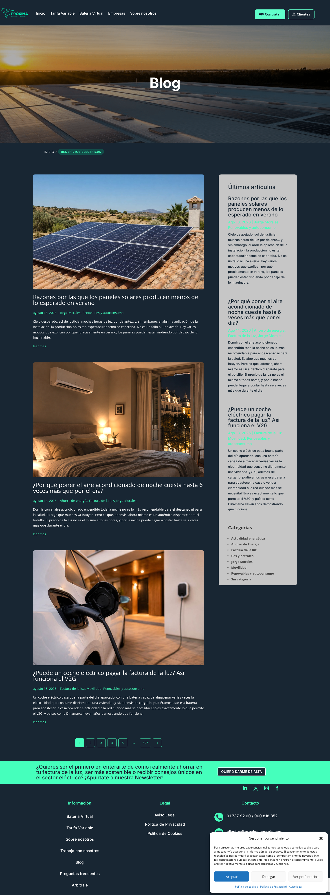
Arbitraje (80, 885)
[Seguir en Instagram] (266, 788)
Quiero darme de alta (241, 771)
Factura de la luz (101, 500)
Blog (80, 862)
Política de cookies (246, 886)
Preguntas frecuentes (80, 873)
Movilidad (94, 688)
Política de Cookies (164, 833)
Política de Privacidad (273, 886)
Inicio (40, 13)
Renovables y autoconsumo (102, 313)
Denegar (268, 876)
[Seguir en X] (255, 788)
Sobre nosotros (143, 13)
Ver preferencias (305, 876)
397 (145, 743)
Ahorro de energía (73, 500)
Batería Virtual (91, 13)
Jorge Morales (70, 313)
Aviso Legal (165, 815)
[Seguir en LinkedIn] (244, 788)
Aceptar (232, 876)
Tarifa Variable (62, 13)
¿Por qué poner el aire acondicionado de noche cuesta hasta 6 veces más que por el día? (118, 488)
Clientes (303, 14)
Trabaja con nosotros (79, 851)
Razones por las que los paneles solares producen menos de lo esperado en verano (115, 300)
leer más (39, 346)
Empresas (116, 13)
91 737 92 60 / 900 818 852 (252, 816)
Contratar (273, 14)
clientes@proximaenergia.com (254, 831)
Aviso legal (295, 886)
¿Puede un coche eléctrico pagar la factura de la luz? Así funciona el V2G (108, 676)
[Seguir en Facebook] (277, 788)
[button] (321, 838)
